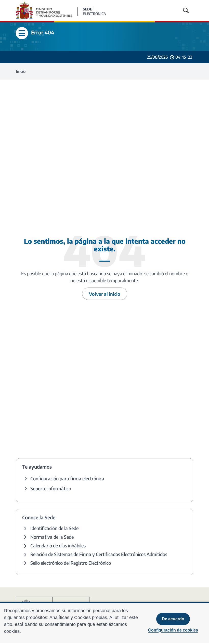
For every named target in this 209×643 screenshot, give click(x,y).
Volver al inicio (104, 294)
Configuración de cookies (173, 630)
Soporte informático (50, 488)
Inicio (20, 71)
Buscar (185, 10)
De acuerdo (173, 619)
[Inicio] (46, 9)
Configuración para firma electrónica (67, 478)
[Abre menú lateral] (22, 33)
